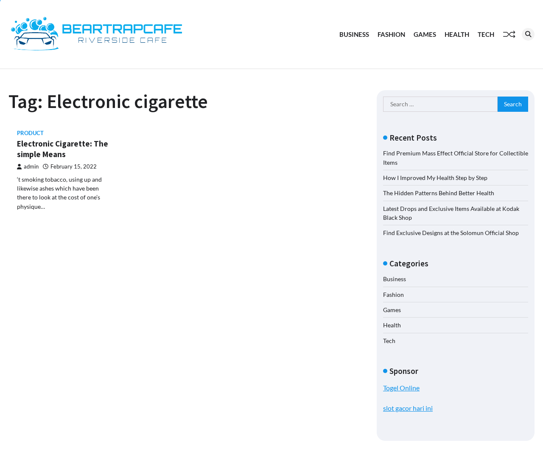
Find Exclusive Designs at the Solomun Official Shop (451, 232)
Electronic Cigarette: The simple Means (62, 148)
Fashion (391, 34)
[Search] (528, 34)
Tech (486, 34)
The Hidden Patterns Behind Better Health (438, 192)
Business (354, 34)
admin (31, 166)
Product (30, 133)
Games (425, 34)
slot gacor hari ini (408, 408)
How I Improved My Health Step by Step (435, 177)
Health (457, 34)
